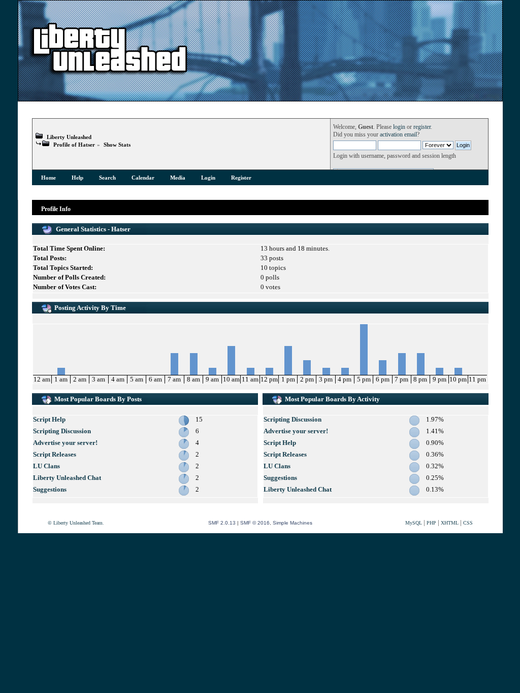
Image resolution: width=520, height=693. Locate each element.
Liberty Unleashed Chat (67, 477)
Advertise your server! (65, 442)
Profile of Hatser (74, 145)
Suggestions (50, 489)
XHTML (450, 523)
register (422, 127)
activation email (398, 134)
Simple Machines (292, 523)
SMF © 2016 (255, 523)
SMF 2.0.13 (222, 523)
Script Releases (54, 454)
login (399, 127)
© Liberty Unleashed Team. (76, 523)
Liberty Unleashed (69, 137)
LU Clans (46, 466)
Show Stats (117, 145)
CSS (468, 523)
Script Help (49, 419)
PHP (431, 523)
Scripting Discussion (62, 431)
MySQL (413, 523)
